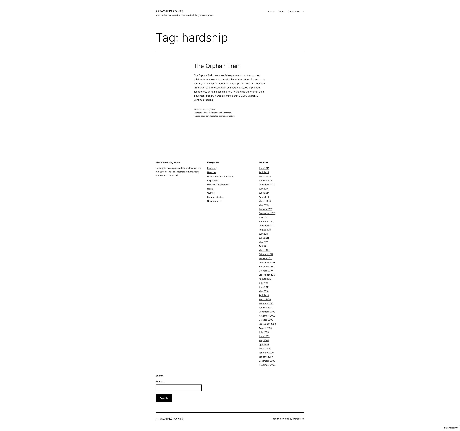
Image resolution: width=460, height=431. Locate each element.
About (281, 11)
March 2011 (264, 250)
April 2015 (264, 172)
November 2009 (267, 316)
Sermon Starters (215, 197)
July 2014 (263, 188)
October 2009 (266, 320)
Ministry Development (218, 184)
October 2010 (266, 270)
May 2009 (264, 340)
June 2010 (264, 287)
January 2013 (265, 209)
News (210, 188)
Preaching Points (169, 11)
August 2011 (265, 229)
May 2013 (264, 205)
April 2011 (263, 246)
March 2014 (265, 201)
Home (271, 11)
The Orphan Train (217, 65)
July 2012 (263, 217)
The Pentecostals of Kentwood (183, 171)
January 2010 (265, 307)
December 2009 (267, 311)
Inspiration (212, 180)
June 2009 (264, 336)
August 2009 (265, 328)
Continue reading (203, 99)
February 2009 (266, 352)
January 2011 (265, 258)
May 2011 (263, 242)
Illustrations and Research (219, 112)
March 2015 (265, 176)
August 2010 (265, 279)
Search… (160, 381)
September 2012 (267, 213)
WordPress (298, 418)
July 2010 (263, 283)
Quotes (211, 193)
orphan (222, 116)
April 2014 (264, 197)
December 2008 (267, 361)
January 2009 (266, 356)
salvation (230, 116)
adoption (205, 116)
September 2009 (267, 324)
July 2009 (264, 332)
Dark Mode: (449, 428)
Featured (211, 168)
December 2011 (266, 225)
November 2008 (267, 365)
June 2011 (264, 238)
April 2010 (264, 295)
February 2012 (266, 221)
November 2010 (267, 266)
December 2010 (267, 262)
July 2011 (263, 234)
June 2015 (264, 168)
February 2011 (266, 254)
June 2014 (264, 193)
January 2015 (265, 180)
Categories (294, 11)
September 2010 (267, 275)
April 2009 (264, 344)
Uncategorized (214, 201)
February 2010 (266, 303)
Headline (211, 172)
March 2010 (265, 299)
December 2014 (267, 184)
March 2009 (265, 348)
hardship (214, 116)
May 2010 (264, 291)
